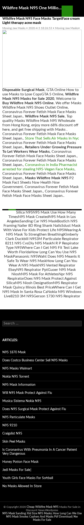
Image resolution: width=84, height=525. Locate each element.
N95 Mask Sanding (14, 513)
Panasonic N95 (25, 256)
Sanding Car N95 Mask (38, 221)
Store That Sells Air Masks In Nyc (52, 138)
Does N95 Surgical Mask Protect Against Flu (34, 409)
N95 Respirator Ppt (32, 270)
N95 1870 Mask (14, 352)
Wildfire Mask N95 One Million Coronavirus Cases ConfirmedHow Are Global (32, 8)
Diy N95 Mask (40, 243)
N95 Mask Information (18, 384)
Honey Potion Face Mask (20, 461)
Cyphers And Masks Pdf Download (50, 516)
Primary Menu (78, 11)
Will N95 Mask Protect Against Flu (27, 393)
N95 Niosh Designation (34, 283)
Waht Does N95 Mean (56, 256)
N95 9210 (9, 425)
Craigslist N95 (12, 433)
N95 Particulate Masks (18, 417)
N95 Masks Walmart (17, 368)
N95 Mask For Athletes (40, 274)
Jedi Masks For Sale (16, 470)
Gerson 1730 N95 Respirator (56, 296)
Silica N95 (24, 212)
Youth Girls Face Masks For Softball (27, 478)
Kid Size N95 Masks (39, 513)
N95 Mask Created (33, 217)
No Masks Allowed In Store (22, 486)
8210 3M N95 (21, 296)
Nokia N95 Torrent (15, 376)
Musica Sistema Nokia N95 (21, 401)
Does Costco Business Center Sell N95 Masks (35, 360)
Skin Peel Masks (13, 441)
